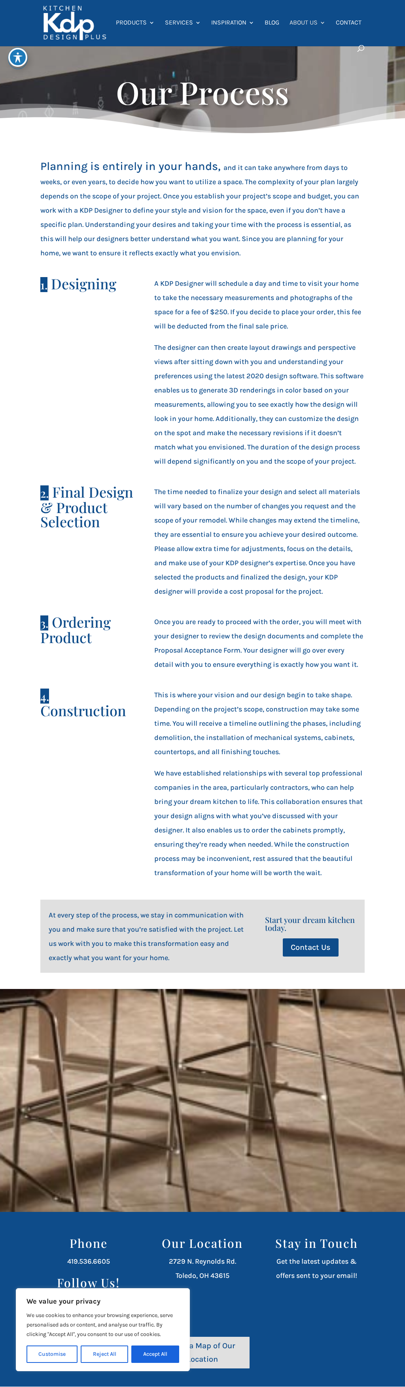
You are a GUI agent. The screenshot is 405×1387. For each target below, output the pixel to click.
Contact (348, 23)
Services (179, 23)
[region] (103, 1329)
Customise (52, 1354)
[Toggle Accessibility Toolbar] (17, 57)
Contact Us (311, 947)
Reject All (104, 1354)
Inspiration (228, 23)
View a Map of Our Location (202, 1352)
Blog (272, 23)
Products (131, 23)
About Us (304, 23)
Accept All (155, 1354)
